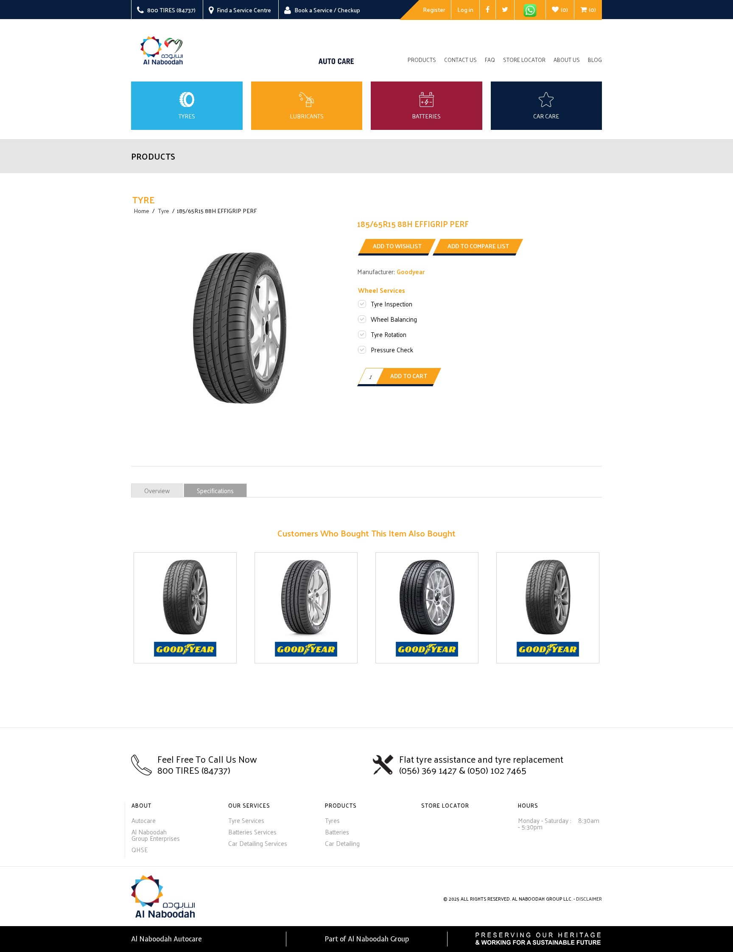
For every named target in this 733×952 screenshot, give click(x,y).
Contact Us (460, 60)
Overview (157, 490)
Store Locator (524, 60)
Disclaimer (589, 898)
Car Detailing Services (257, 843)
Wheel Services (381, 290)
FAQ (490, 60)
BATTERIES (426, 116)
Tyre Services (246, 820)
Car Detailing (342, 843)
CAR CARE (546, 116)
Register (434, 9)
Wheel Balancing (394, 319)
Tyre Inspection (391, 303)
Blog (595, 60)
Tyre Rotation (388, 334)
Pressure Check (392, 349)
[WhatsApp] (530, 10)
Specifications (215, 490)
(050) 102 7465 (496, 769)
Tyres (332, 820)
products (422, 60)
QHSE (139, 849)
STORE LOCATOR (445, 805)
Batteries (337, 831)
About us (567, 60)
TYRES (187, 116)
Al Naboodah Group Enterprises (155, 835)
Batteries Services (252, 831)
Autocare (143, 820)
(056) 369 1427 (429, 769)
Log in (465, 9)
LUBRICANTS (307, 116)
